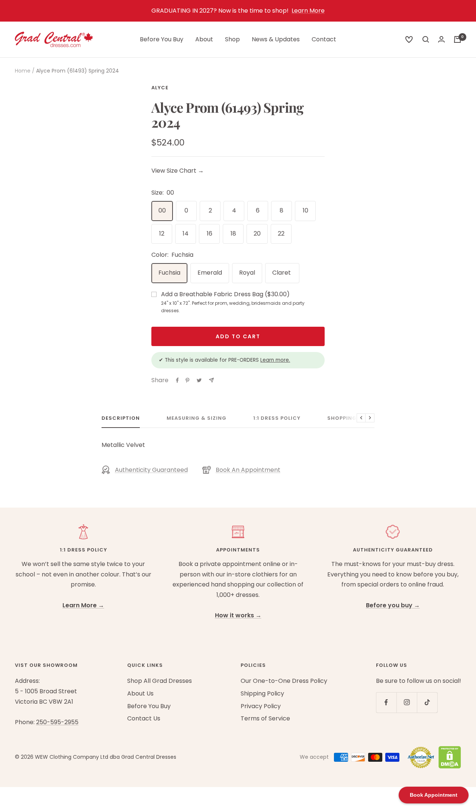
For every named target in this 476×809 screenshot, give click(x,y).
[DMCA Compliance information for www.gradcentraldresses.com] (448, 757)
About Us (140, 693)
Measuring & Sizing (196, 418)
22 (281, 233)
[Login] (441, 39)
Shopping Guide (351, 418)
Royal (247, 272)
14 (186, 233)
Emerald (209, 272)
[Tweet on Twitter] (199, 380)
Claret (282, 272)
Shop (232, 39)
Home (22, 70)
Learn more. (275, 360)
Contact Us (143, 718)
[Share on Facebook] (177, 380)
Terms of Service (265, 718)
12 (161, 233)
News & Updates (276, 39)
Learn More (308, 10)
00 (162, 210)
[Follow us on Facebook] (386, 702)
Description (121, 418)
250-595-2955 (57, 722)
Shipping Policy (262, 693)
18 (233, 233)
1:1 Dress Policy (276, 418)
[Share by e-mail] (211, 380)
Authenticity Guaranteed (151, 470)
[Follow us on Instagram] (406, 702)
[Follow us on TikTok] (427, 702)
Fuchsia (169, 272)
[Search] (409, 39)
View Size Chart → (177, 170)
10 (305, 210)
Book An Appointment (248, 470)
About (204, 39)
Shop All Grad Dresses (159, 681)
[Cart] (457, 39)
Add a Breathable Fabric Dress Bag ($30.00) (233, 302)
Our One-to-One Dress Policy (284, 681)
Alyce (159, 87)
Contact (324, 39)
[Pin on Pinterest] (187, 380)
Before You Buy (161, 39)
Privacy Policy (261, 706)
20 (257, 233)
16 (209, 233)
